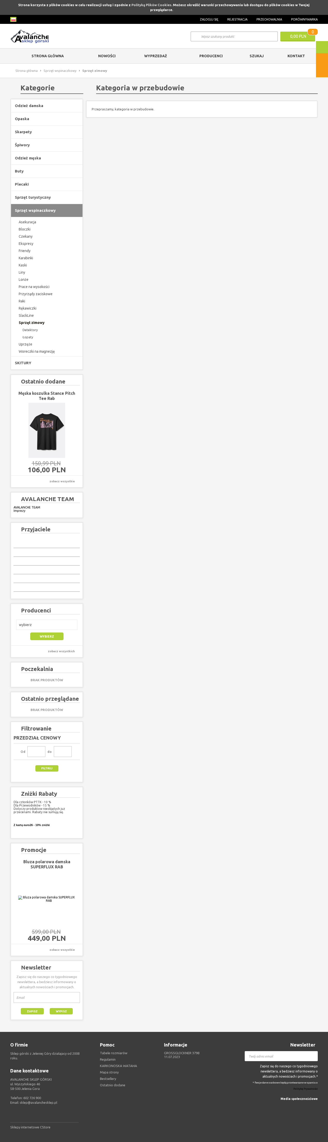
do (49, 751)
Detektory (30, 330)
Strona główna (48, 56)
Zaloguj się (209, 19)
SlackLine (26, 315)
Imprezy (19, 510)
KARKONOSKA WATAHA (118, 1066)
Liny (22, 272)
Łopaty (28, 337)
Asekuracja (27, 222)
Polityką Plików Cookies (151, 5)
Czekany (26, 236)
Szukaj (257, 56)
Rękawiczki (27, 308)
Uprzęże (25, 344)
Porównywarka (304, 19)
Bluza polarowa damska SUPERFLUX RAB (46, 864)
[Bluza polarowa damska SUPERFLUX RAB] (46, 899)
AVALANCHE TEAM (27, 507)
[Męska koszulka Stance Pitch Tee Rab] (46, 430)
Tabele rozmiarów (113, 1053)
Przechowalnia (269, 19)
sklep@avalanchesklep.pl (38, 1102)
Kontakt (296, 56)
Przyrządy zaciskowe (36, 294)
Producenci (211, 56)
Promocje (33, 850)
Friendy (24, 251)
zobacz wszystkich (61, 651)
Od (22, 751)
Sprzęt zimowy (32, 323)
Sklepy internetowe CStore (30, 1127)
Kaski (23, 265)
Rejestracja (237, 19)
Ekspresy (26, 244)
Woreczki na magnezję (37, 351)
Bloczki (24, 229)
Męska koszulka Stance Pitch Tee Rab (46, 396)
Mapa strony (109, 1072)
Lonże (23, 279)
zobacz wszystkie (62, 481)
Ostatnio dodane (112, 1085)
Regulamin (108, 1059)
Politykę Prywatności (305, 1089)
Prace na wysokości (34, 287)
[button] (46, 625)
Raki (22, 301)
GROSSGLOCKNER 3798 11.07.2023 (181, 1055)
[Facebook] (315, 1106)
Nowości (107, 56)
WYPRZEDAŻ (155, 56)
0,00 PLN (298, 36)
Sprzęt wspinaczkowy (60, 70)
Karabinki (26, 258)
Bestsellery (108, 1078)
